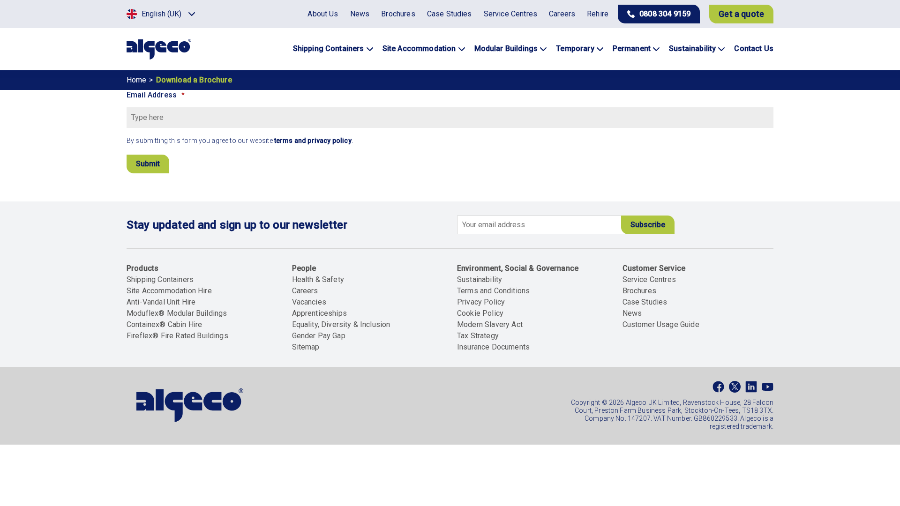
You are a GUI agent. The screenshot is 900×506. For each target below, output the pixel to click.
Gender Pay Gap (318, 335)
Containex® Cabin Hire (164, 324)
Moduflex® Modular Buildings (177, 313)
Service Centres (649, 279)
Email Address (152, 94)
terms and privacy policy (313, 140)
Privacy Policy (481, 302)
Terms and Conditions (493, 290)
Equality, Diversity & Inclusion (341, 324)
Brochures (639, 290)
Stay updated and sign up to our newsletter (237, 224)
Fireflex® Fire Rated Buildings (177, 335)
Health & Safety (318, 279)
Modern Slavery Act (490, 324)
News (632, 313)
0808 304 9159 (664, 13)
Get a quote (741, 14)
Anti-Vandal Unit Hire (161, 302)
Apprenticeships (319, 313)
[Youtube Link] (767, 388)
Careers (305, 290)
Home (137, 79)
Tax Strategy (478, 335)
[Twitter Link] (735, 388)
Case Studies (645, 302)
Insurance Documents (493, 346)
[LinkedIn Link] (751, 388)
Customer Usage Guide (660, 324)
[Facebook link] (718, 388)
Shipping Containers (160, 279)
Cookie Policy (480, 313)
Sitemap (306, 346)
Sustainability (479, 279)
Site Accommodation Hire (169, 290)
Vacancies (309, 302)
